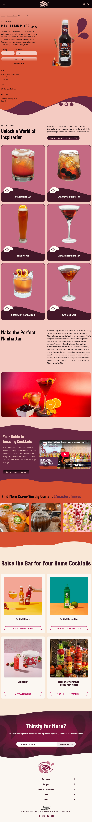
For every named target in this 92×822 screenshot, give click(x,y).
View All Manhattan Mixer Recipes (63, 138)
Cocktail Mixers (12, 16)
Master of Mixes (44, 4)
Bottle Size (19, 50)
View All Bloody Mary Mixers (69, 694)
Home (3, 16)
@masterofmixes (67, 496)
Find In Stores (19, 63)
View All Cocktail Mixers (23, 628)
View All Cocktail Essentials (69, 628)
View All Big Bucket (23, 694)
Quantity (4, 50)
